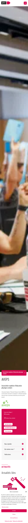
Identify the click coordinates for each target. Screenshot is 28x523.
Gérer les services (5, 507)
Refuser (14, 514)
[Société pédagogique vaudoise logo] (5, 4)
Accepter (14, 510)
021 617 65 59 (8, 424)
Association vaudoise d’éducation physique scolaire (13, 372)
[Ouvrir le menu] (25, 3)
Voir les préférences (14, 517)
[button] (26, 491)
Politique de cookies (8, 521)
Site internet (8, 431)
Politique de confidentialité (18, 521)
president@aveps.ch (10, 427)
